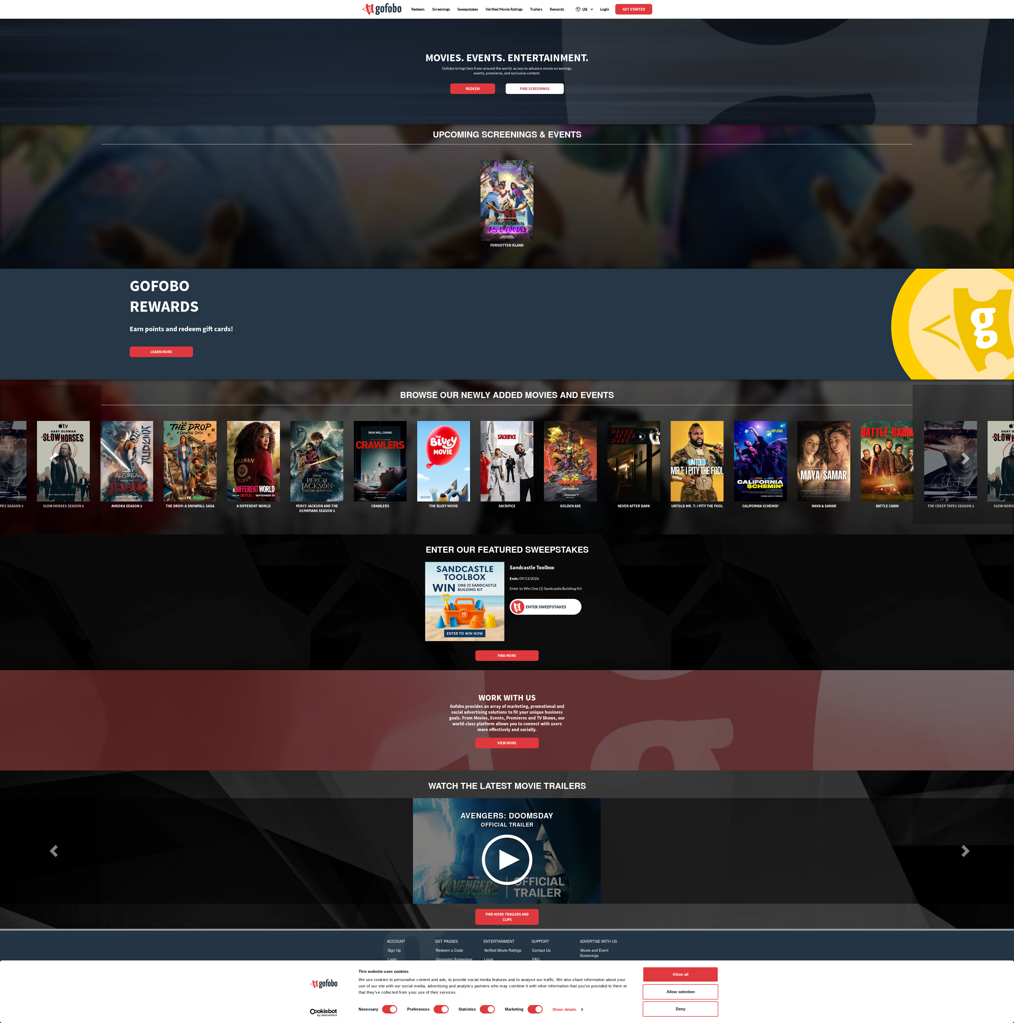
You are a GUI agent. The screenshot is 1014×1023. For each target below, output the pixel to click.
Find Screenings (535, 88)
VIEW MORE (507, 743)
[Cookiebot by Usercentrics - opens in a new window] (324, 1013)
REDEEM (473, 88)
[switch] (441, 1009)
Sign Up (394, 950)
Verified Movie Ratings (502, 950)
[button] (50, 851)
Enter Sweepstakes (546, 606)
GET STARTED (634, 9)
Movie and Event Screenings (594, 953)
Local (488, 959)
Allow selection (680, 991)
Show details (564, 1009)
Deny (680, 1009)
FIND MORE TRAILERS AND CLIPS (507, 917)
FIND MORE (507, 655)
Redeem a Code (449, 950)
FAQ (535, 959)
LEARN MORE (161, 351)
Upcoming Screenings (454, 959)
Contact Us (541, 950)
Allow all (680, 974)
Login (392, 959)
